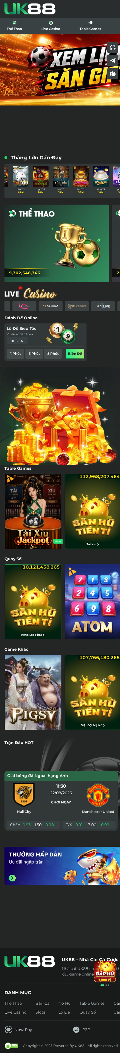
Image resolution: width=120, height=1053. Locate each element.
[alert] (60, 1019)
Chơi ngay (61, 802)
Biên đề (75, 353)
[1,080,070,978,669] (61, 419)
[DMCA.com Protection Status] (11, 1045)
